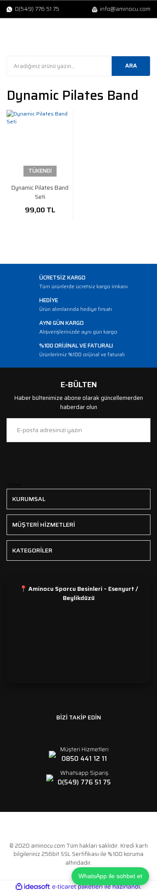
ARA (131, 65)
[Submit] (139, 430)
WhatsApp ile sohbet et (110, 876)
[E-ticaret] (77, 887)
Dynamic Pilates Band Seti (39, 192)
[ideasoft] (32, 887)
